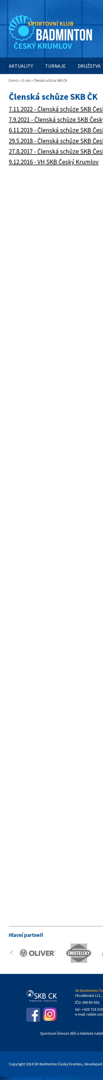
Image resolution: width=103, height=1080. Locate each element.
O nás (26, 80)
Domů (13, 80)
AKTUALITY (21, 66)
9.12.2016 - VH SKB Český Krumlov (54, 162)
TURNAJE (55, 66)
